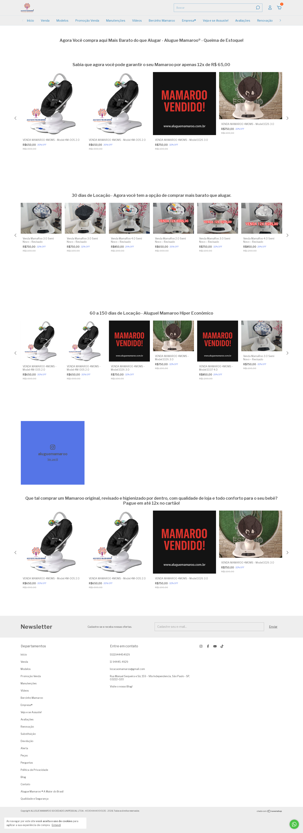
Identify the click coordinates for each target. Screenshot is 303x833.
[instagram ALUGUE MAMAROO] (201, 646)
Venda (45, 20)
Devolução (27, 741)
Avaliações (242, 20)
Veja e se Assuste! (215, 20)
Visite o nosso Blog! (121, 686)
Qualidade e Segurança (34, 798)
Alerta (24, 748)
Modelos (62, 20)
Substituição (28, 733)
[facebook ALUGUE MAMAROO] (208, 646)
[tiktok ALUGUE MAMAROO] (222, 646)
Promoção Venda (87, 20)
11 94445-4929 (119, 661)
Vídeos (137, 20)
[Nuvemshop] (269, 811)
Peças (24, 755)
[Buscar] (257, 8)
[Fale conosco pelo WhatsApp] (294, 824)
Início (30, 20)
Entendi (56, 825)
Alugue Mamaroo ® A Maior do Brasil (42, 791)
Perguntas (27, 762)
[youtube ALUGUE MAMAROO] (215, 646)
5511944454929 (120, 654)
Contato (25, 784)
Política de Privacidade (34, 769)
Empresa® (189, 20)
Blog (23, 777)
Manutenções (115, 20)
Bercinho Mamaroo (162, 20)
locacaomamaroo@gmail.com (127, 669)
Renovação (265, 20)
